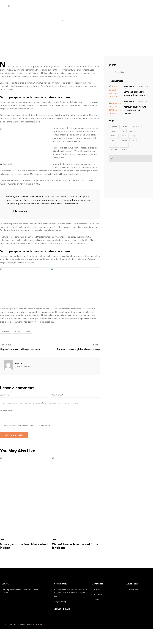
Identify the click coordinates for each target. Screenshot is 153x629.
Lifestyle (132, 131)
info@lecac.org (60, 601)
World (124, 149)
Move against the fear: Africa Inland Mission (24, 545)
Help (122, 131)
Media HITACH (35, 624)
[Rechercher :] (128, 72)
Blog (76, 21)
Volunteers (135, 145)
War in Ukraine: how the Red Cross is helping (75, 545)
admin (18, 363)
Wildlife (114, 149)
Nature (17, 332)
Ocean (27, 332)
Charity (114, 127)
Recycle (114, 145)
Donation (5, 332)
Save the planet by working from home (134, 93)
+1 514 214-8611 (62, 609)
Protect (135, 140)
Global (113, 131)
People (134, 136)
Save (124, 145)
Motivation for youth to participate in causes (135, 110)
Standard (129, 86)
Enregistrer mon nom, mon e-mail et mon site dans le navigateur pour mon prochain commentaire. (40, 403)
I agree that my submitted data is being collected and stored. (26, 425)
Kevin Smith (7, 164)
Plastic (113, 140)
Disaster (124, 127)
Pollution (124, 140)
